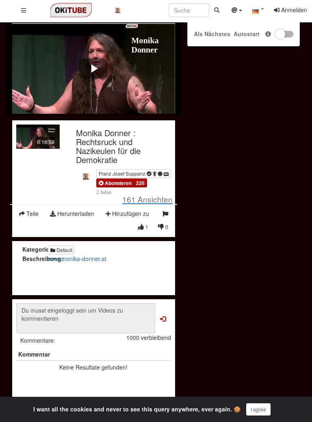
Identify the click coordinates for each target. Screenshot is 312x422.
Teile (32, 213)
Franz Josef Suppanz (123, 173)
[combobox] (258, 12)
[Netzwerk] (237, 11)
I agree (258, 409)
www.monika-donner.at (77, 259)
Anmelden (293, 10)
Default (63, 249)
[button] (115, 182)
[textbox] (258, 11)
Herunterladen (75, 213)
